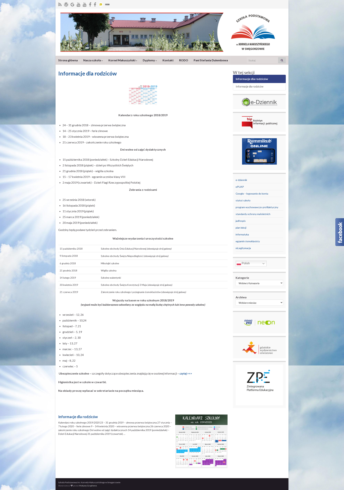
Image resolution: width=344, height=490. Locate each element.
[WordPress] (66, 3)
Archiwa (241, 297)
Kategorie (242, 277)
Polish (245, 263)
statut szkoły (243, 200)
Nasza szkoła (92, 60)
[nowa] (95, 3)
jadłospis (241, 220)
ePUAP (240, 186)
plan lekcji (241, 227)
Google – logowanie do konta (252, 193)
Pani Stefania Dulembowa (211, 60)
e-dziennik (241, 179)
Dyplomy (149, 60)
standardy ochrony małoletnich (253, 214)
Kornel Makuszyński (122, 60)
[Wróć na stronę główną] (172, 32)
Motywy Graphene (88, 485)
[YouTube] (78, 3)
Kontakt (168, 60)
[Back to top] (335, 481)
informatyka (242, 234)
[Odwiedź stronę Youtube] (85, 3)
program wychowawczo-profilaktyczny (257, 207)
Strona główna (68, 60)
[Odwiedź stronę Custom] (101, 3)
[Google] (72, 3)
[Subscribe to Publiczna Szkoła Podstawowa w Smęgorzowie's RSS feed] (60, 3)
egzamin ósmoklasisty (248, 241)
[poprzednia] (90, 3)
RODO (183, 60)
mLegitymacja (243, 248)
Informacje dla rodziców (78, 417)
